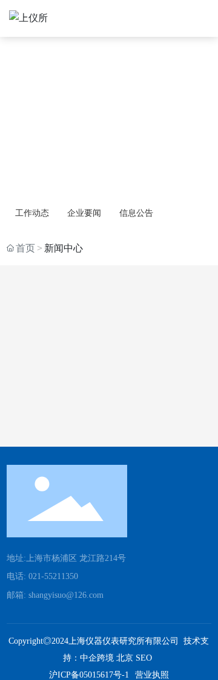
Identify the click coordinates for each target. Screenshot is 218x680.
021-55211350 (53, 576)
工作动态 (32, 213)
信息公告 (136, 213)
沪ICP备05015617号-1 (89, 674)
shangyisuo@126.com (66, 595)
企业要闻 (84, 213)
